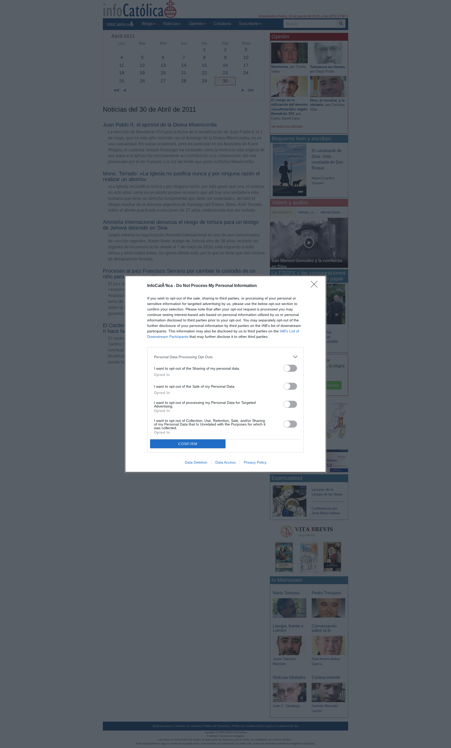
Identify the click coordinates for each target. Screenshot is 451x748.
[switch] (290, 368)
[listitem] (225, 357)
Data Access (225, 462)
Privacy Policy (255, 462)
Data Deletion (196, 462)
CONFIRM (188, 444)
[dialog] (225, 374)
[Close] (316, 286)
